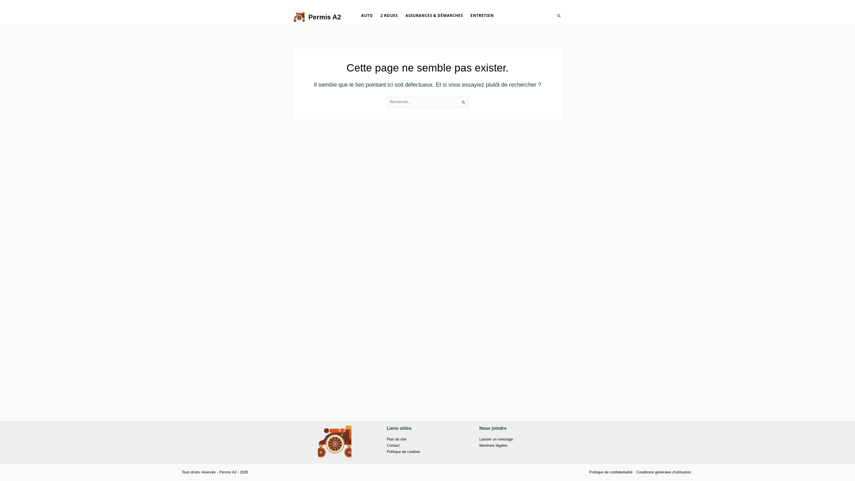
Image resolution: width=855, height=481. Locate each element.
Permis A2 (324, 17)
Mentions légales (493, 445)
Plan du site (396, 439)
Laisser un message (496, 439)
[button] (559, 16)
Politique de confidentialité (611, 472)
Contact (393, 445)
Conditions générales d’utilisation (663, 472)
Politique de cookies (403, 452)
